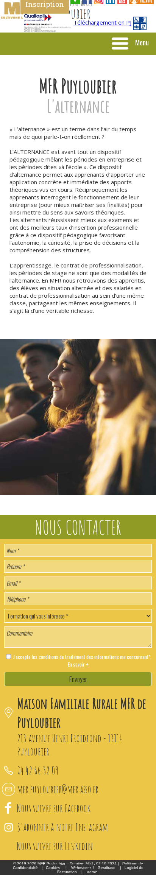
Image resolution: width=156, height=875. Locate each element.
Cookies (53, 868)
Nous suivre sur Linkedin (55, 846)
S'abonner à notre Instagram (62, 827)
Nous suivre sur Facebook (54, 808)
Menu (142, 42)
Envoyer (78, 679)
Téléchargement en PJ (102, 22)
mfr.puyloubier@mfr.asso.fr (57, 789)
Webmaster (81, 868)
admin (92, 872)
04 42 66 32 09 (37, 770)
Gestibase (106, 868)
